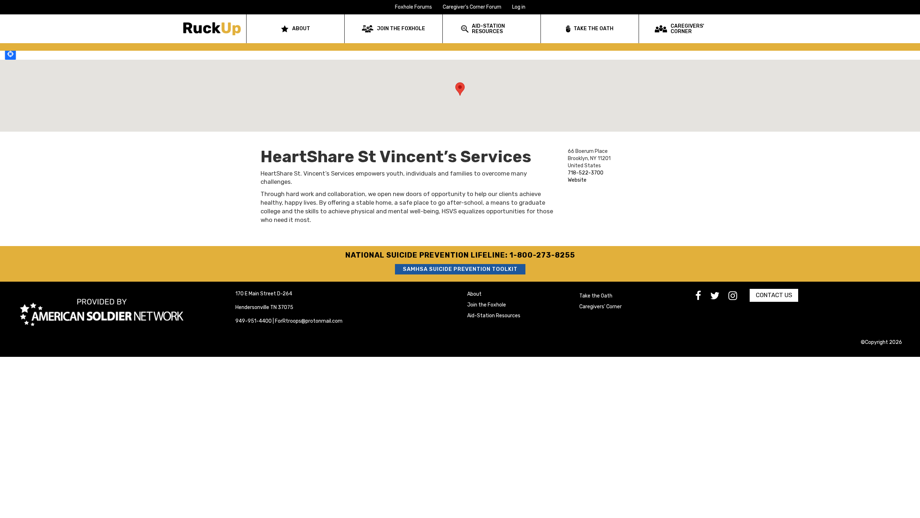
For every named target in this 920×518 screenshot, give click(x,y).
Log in (518, 7)
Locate (10, 54)
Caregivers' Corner (600, 307)
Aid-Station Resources (493, 316)
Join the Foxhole (486, 305)
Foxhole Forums (413, 7)
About (474, 294)
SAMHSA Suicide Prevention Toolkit (460, 269)
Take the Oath (595, 296)
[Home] (214, 28)
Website (577, 180)
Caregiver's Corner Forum (472, 7)
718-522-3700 (585, 173)
